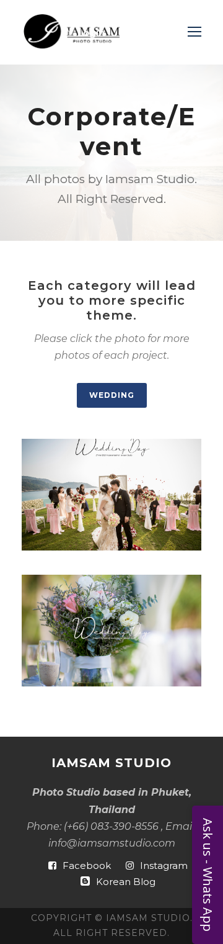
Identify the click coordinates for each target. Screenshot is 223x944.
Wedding (111, 395)
